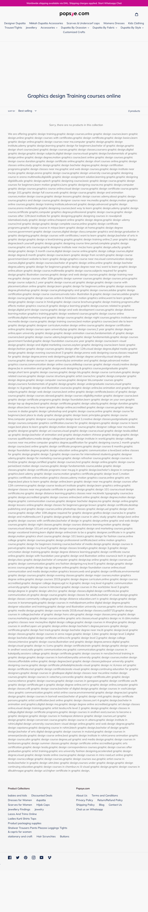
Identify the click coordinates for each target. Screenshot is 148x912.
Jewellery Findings (19, 809)
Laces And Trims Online (22, 814)
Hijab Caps (43, 804)
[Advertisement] (74, 63)
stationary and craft (20, 836)
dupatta (41, 800)
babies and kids (17, 795)
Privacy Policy (84, 800)
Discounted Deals (41, 795)
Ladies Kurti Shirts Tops (22, 818)
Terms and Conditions (105, 795)
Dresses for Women (20, 800)
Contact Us (115, 804)
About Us (81, 795)
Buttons (64, 836)
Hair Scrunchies (46, 836)
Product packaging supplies (24, 823)
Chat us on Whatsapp (89, 809)
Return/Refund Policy (110, 800)
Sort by (11, 111)
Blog (101, 804)
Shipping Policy (85, 804)
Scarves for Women (20, 804)
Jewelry (39, 809)
